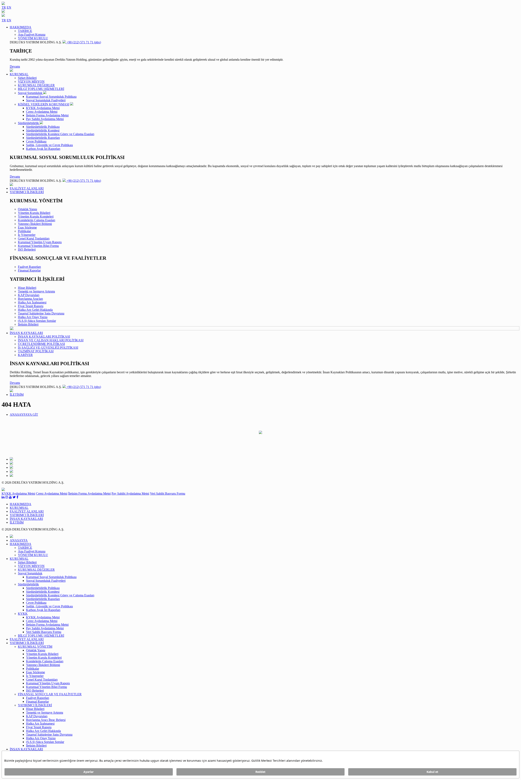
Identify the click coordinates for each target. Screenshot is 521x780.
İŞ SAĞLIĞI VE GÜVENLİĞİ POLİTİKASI (48, 347)
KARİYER (25, 355)
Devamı (15, 66)
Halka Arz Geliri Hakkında (35, 309)
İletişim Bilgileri (28, 324)
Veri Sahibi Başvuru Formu (167, 493)
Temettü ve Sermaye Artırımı (36, 291)
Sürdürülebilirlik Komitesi (42, 130)
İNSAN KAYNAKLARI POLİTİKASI (44, 336)
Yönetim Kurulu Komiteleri (36, 216)
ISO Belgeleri (27, 249)
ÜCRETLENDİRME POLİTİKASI (41, 344)
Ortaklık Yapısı (27, 209)
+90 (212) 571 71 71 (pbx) (83, 42)
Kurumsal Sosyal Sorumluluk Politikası (51, 96)
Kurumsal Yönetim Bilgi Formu (38, 246)
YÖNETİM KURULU (33, 38)
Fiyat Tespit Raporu (30, 306)
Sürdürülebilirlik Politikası (43, 126)
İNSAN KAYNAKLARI (26, 749)
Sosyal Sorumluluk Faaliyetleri (46, 100)
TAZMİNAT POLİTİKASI (36, 351)
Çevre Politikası (36, 141)
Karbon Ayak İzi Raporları (43, 148)
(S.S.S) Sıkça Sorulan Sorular (37, 320)
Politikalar (24, 231)
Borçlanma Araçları (30, 298)
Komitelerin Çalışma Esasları (36, 220)
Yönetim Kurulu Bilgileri (34, 213)
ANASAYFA (19, 540)
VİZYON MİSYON (31, 81)
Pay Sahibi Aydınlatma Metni (45, 119)
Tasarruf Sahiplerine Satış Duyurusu (41, 313)
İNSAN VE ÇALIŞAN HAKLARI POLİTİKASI (50, 340)
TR (4, 7)
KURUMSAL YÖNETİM (35, 646)
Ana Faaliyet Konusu (31, 34)
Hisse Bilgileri (27, 287)
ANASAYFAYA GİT (24, 414)
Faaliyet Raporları (29, 266)
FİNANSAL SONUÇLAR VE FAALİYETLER (50, 694)
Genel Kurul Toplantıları (33, 238)
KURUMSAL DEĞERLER (36, 85)
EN (9, 7)
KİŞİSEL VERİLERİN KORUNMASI (43, 104)
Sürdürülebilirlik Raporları (43, 137)
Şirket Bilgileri (27, 78)
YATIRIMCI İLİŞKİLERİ (35, 705)
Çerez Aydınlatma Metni (41, 111)
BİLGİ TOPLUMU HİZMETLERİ (41, 89)
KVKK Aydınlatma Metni (43, 108)
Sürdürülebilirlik (29, 123)
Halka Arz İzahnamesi (32, 302)
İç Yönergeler (26, 235)
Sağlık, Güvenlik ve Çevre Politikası (49, 145)
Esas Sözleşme (27, 227)
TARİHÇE (25, 31)
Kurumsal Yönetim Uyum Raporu (40, 242)
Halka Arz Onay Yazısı (32, 317)
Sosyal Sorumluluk (30, 93)
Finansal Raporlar (29, 270)
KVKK (23, 613)
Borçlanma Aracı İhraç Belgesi (46, 720)
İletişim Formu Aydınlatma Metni (47, 115)
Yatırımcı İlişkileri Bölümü (35, 224)
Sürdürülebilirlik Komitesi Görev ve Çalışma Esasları (60, 134)
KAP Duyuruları (28, 295)
